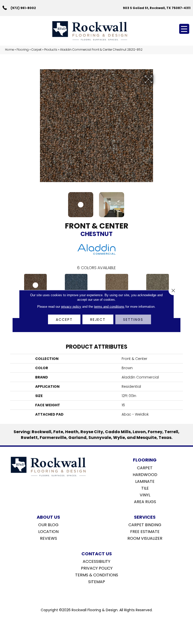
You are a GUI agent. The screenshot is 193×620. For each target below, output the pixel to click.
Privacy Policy (97, 567)
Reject (98, 319)
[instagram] (100, 594)
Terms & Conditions (96, 574)
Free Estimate (145, 531)
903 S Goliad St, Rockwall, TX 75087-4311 (156, 8)
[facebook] (91, 594)
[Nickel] (157, 285)
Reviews (48, 537)
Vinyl (145, 494)
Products (50, 50)
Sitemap (96, 581)
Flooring (23, 50)
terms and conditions (109, 306)
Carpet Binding (144, 524)
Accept (64, 319)
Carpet (36, 50)
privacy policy (71, 306)
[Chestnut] (35, 285)
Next (156, 202)
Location (48, 531)
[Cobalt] (76, 285)
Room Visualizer (144, 537)
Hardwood (145, 474)
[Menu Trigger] (184, 29)
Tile (145, 487)
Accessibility (96, 561)
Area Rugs (145, 501)
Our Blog (48, 524)
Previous (36, 202)
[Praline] (116, 285)
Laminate (145, 481)
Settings (133, 319)
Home (9, 50)
